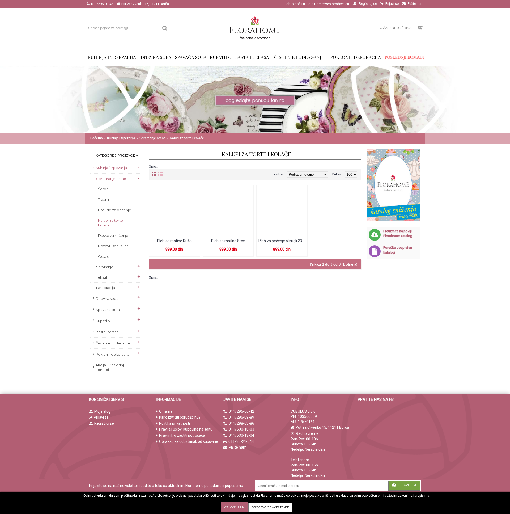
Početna (96, 138)
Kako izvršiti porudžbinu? (180, 417)
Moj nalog (102, 411)
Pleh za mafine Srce (228, 241)
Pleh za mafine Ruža (174, 241)
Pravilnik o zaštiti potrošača (182, 435)
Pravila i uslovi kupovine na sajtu (185, 429)
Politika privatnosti (174, 423)
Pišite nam (237, 447)
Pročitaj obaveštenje (270, 507)
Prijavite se (407, 485)
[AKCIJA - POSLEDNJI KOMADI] (404, 57)
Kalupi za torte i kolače (187, 138)
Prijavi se (101, 417)
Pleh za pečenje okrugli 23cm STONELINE (282, 241)
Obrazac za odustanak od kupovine (188, 441)
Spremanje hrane (152, 138)
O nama (165, 411)
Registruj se (104, 423)
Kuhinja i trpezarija (121, 138)
